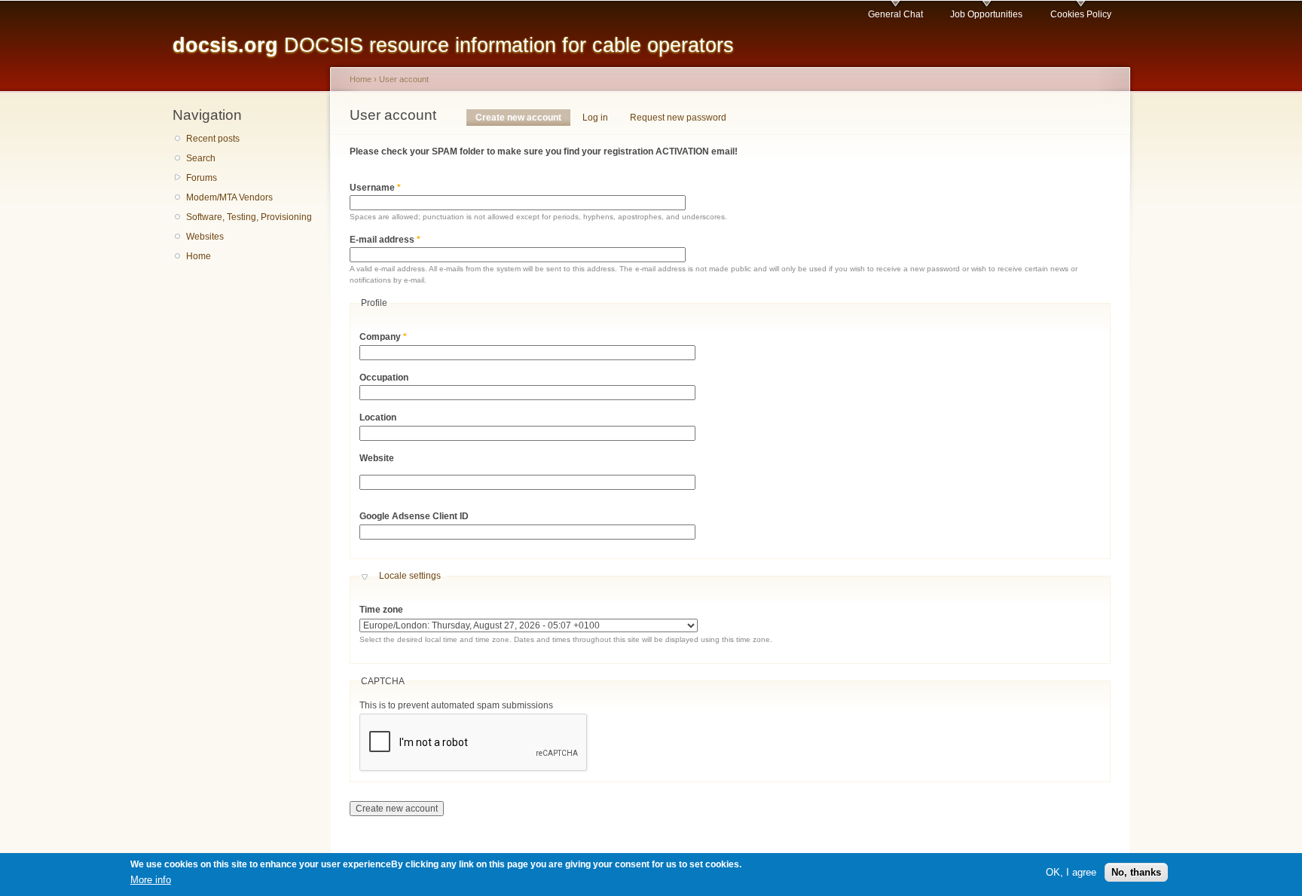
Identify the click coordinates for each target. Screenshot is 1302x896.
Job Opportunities (986, 14)
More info (150, 879)
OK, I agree (1071, 872)
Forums (201, 178)
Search (200, 158)
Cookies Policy (1080, 14)
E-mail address (385, 239)
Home (198, 256)
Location (377, 417)
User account (404, 79)
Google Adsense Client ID (414, 516)
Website (376, 458)
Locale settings (410, 575)
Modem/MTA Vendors (229, 197)
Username (375, 187)
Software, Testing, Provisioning (249, 217)
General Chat (895, 14)
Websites (205, 236)
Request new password (678, 117)
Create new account (522, 117)
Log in (595, 117)
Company (383, 337)
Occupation (383, 377)
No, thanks (1136, 872)
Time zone (381, 609)
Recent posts (213, 138)
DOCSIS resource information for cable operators (453, 45)
